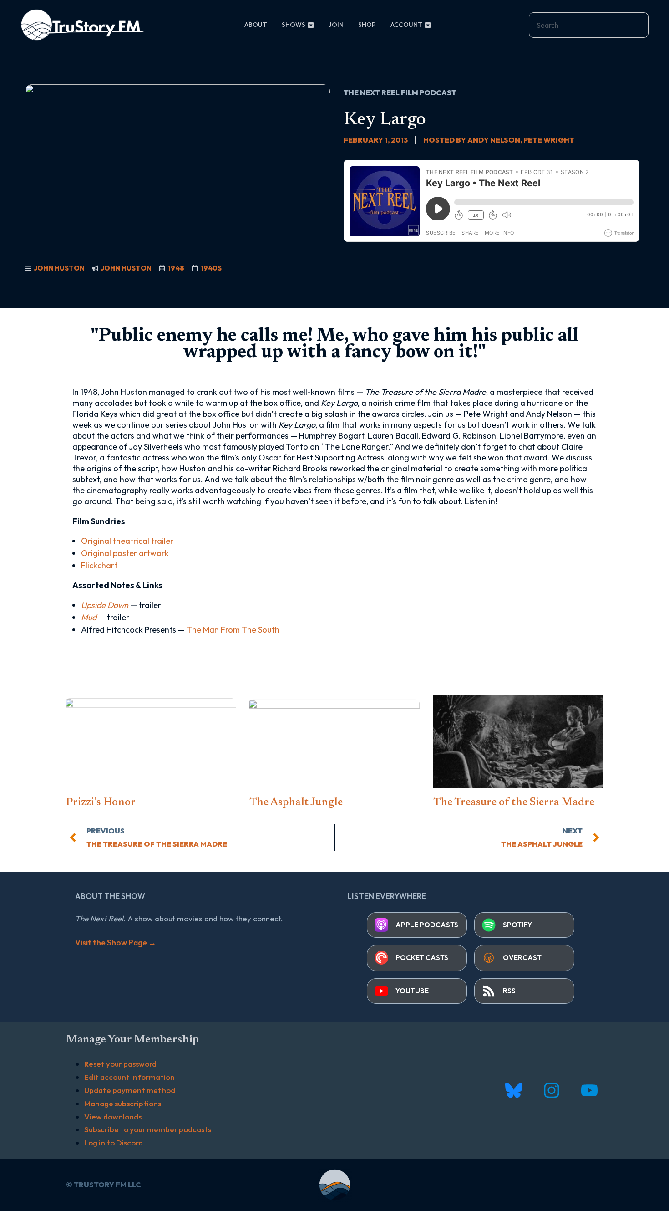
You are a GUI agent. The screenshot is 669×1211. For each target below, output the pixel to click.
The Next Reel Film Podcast (400, 92)
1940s (211, 268)
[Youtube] (589, 1090)
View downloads (113, 1116)
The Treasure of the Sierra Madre (513, 802)
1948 (175, 268)
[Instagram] (551, 1090)
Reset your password (120, 1063)
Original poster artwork (125, 553)
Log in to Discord (113, 1142)
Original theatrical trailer (127, 541)
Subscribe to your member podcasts (147, 1129)
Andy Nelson (493, 139)
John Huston (59, 268)
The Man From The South (233, 629)
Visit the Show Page (115, 942)
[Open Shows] (311, 25)
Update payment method (129, 1090)
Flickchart (99, 565)
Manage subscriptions (122, 1103)
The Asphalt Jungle (296, 802)
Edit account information (129, 1077)
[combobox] (589, 25)
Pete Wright (548, 139)
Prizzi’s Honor (101, 802)
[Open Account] (428, 25)
